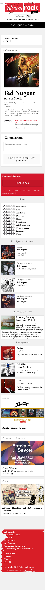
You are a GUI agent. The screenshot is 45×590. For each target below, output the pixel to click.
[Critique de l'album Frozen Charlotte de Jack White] (8, 376)
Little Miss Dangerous (26, 268)
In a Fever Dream (24, 383)
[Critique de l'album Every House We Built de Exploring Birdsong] (8, 329)
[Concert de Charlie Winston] (22, 464)
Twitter (7, 559)
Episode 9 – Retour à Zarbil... (15, 513)
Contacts (8, 537)
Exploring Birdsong (25, 317)
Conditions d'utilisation (14, 546)
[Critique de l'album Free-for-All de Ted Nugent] (8, 291)
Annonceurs (9, 543)
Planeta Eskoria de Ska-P (10, 40)
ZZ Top (20, 348)
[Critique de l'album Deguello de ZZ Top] (8, 359)
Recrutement (10, 540)
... (3, 430)
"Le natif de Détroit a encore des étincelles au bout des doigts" (28, 372)
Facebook (8, 556)
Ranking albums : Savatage (14, 428)
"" (23, 332)
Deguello (21, 350)
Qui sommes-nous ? (12, 534)
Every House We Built (25, 320)
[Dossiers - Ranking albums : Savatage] (22, 424)
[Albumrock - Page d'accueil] (22, 13)
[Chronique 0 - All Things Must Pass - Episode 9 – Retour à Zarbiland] (22, 497)
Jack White (21, 364)
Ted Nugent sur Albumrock (22, 241)
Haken (20, 380)
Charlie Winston (9, 468)
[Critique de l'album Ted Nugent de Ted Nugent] (8, 307)
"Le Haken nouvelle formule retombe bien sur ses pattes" (29, 388)
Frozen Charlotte (24, 367)
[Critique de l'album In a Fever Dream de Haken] (8, 392)
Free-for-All (22, 285)
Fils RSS (7, 562)
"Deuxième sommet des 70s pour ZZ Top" (29, 355)
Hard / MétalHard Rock (21, 254)
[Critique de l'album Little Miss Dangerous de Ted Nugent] (8, 274)
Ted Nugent (19, 93)
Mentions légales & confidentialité (19, 548)
